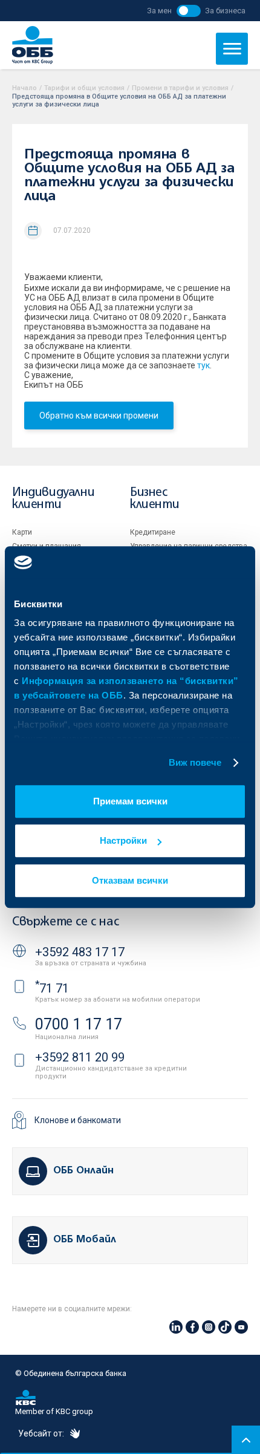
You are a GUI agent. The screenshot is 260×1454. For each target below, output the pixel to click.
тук (203, 365)
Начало (24, 88)
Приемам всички (130, 801)
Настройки (123, 840)
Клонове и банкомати (77, 1120)
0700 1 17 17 (78, 1024)
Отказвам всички (130, 880)
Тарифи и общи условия (84, 88)
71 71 (52, 988)
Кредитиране (152, 532)
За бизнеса (225, 10)
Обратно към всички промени (98, 415)
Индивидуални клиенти (53, 498)
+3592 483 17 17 (80, 952)
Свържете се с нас (65, 922)
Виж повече (195, 762)
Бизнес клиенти (154, 498)
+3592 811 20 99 (80, 1057)
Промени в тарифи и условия (180, 88)
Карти (22, 532)
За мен (159, 10)
